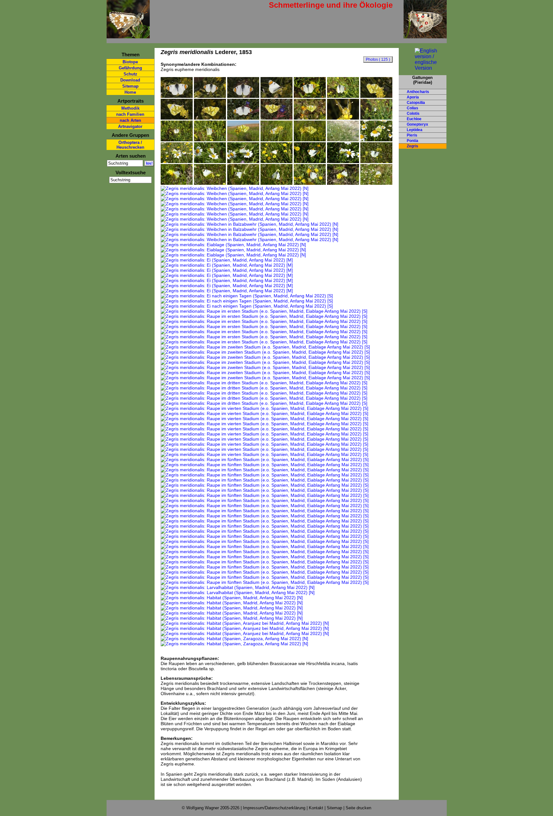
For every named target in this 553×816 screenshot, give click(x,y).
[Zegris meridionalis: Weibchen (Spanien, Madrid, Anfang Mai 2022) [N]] (376, 161)
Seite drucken (358, 807)
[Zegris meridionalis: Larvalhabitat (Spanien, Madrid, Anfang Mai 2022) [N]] (238, 587)
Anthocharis (418, 92)
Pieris (412, 135)
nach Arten (130, 120)
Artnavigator (130, 126)
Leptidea (414, 130)
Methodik (130, 108)
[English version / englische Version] (422, 68)
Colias (412, 108)
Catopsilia (416, 102)
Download (130, 80)
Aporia (413, 97)
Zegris (412, 146)
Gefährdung (130, 68)
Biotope (130, 61)
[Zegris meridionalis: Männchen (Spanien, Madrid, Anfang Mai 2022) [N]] (376, 139)
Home (130, 92)
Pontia (412, 140)
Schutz (130, 74)
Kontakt (316, 807)
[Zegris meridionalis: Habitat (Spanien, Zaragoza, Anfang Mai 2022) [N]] (234, 638)
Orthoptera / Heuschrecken (130, 145)
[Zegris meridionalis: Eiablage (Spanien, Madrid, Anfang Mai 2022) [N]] (233, 244)
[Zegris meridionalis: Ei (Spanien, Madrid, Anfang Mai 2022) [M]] (227, 260)
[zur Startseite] (128, 35)
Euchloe (414, 119)
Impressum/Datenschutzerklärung (274, 807)
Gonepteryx (417, 124)
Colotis (413, 113)
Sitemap (130, 86)
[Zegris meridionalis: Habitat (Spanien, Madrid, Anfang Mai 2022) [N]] (232, 597)
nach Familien (130, 114)
